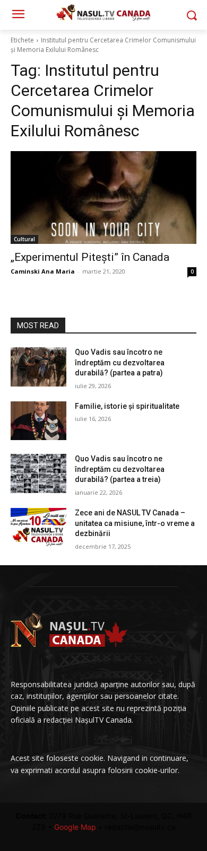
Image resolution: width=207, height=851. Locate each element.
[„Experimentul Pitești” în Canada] (103, 197)
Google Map (75, 826)
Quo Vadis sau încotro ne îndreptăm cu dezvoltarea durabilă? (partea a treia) (120, 469)
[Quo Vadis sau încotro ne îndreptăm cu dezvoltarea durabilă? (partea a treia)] (38, 473)
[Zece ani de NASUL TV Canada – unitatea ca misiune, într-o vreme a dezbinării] (38, 527)
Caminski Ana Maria (43, 271)
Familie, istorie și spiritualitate (127, 406)
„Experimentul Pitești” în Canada (90, 257)
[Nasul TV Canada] (103, 12)
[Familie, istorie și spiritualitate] (38, 421)
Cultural (24, 239)
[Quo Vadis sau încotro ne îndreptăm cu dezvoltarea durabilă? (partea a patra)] (38, 367)
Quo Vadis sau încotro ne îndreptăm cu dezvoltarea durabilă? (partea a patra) (120, 362)
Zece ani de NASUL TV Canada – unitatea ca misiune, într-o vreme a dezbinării (135, 523)
